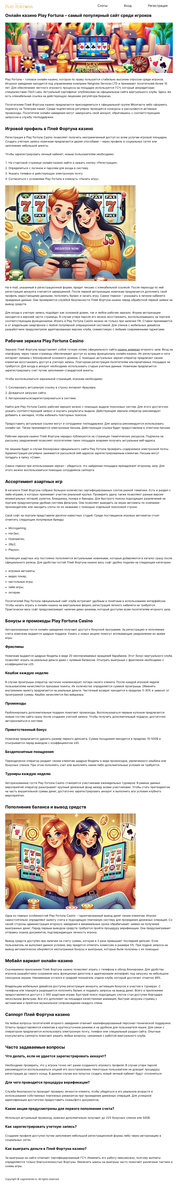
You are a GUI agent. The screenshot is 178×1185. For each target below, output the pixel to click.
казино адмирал (129, 349)
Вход (128, 5)
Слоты (103, 5)
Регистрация (158, 5)
